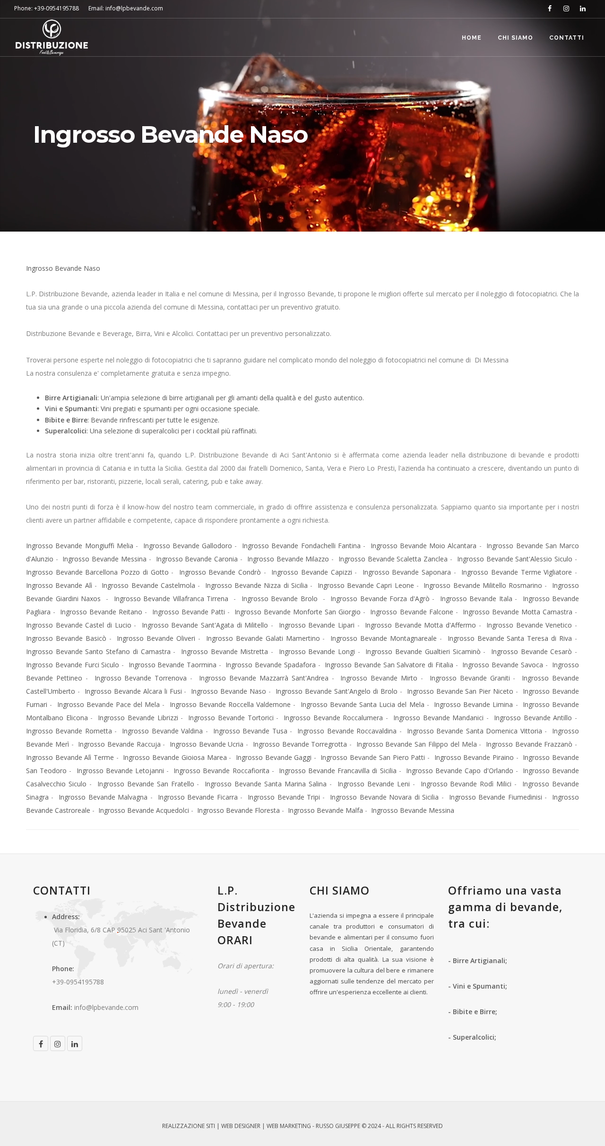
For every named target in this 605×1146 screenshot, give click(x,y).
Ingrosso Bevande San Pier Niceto (460, 691)
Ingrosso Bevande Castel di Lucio (78, 624)
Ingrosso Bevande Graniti (470, 677)
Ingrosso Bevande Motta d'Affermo (420, 624)
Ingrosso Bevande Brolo (281, 598)
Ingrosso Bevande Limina (473, 704)
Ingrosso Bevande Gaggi (273, 757)
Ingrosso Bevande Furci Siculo (72, 664)
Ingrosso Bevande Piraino (474, 757)
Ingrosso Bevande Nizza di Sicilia (256, 585)
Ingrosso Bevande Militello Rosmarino (483, 585)
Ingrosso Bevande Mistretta (224, 651)
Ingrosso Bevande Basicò (66, 638)
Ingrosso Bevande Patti (188, 611)
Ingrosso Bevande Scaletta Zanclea (393, 558)
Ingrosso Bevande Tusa (250, 730)
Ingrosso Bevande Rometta (69, 730)
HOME (472, 37)
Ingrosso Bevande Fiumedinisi (495, 797)
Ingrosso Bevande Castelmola (148, 585)
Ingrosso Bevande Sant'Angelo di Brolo (337, 691)
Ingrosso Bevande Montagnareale (383, 638)
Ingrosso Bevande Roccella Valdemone (230, 704)
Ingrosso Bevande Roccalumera (333, 717)
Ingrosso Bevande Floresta (238, 810)
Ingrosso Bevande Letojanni (120, 770)
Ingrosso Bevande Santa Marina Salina (266, 783)
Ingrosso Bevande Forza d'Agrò (380, 598)
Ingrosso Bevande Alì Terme (70, 757)
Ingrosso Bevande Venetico (529, 624)
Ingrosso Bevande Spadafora (270, 664)
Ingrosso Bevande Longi (317, 651)
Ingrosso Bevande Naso (63, 268)
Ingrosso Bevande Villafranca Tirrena (172, 598)
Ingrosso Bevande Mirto (378, 677)
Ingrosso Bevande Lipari (316, 624)
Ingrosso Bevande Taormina (173, 664)
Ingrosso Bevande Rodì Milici (466, 783)
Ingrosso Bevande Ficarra (198, 797)
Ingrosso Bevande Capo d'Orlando (459, 770)
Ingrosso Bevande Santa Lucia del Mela (362, 704)
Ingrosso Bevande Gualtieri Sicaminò (422, 651)
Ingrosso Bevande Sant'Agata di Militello (205, 624)
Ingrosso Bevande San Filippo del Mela (416, 744)
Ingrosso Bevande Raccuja (119, 744)
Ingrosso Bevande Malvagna (103, 797)
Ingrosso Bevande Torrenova (141, 677)
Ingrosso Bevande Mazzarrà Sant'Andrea (263, 677)
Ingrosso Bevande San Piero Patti (372, 757)
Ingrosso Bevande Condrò (220, 572)
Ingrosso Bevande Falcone (411, 611)
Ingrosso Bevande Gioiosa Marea (174, 757)
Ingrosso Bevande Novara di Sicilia (384, 797)
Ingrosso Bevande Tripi (284, 797)
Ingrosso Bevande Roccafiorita (221, 770)
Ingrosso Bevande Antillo (533, 717)
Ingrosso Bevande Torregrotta (300, 744)
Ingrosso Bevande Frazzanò (529, 744)
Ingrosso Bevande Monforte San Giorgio (297, 611)
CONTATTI (566, 37)
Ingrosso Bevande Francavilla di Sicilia (338, 770)
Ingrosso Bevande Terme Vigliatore (516, 572)
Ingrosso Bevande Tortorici (230, 717)
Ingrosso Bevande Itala (476, 598)
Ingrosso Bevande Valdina (162, 730)
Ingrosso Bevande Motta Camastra (517, 611)
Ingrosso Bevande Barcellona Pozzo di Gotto (97, 572)
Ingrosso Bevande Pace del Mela (108, 704)
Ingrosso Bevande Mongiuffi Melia (79, 545)
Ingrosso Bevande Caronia (197, 558)
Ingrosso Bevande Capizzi (311, 572)
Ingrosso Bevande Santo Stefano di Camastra (98, 651)
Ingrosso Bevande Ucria (207, 744)
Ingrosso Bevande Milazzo (288, 558)
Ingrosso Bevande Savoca (502, 664)
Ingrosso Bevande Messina (104, 558)
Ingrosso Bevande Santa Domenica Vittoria (474, 730)
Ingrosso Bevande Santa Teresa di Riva (510, 638)
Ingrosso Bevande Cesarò (531, 651)
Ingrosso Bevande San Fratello (145, 783)
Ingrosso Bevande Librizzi (138, 717)
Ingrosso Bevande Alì (59, 585)
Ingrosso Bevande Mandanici (438, 717)
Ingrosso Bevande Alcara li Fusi (133, 691)
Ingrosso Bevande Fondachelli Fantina (301, 545)
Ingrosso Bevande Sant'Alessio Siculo (514, 558)
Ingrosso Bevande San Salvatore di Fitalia (389, 664)
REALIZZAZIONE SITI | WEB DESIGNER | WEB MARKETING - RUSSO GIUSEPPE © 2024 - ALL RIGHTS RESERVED (302, 1126)
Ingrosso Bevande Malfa (325, 810)
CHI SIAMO (515, 37)
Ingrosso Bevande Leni (373, 783)
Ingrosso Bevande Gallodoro (188, 545)
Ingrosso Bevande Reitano (101, 611)
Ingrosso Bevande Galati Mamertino (263, 638)
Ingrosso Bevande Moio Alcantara (424, 545)
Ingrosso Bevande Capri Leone (366, 585)
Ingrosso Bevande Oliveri (156, 638)
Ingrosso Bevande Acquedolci (143, 810)
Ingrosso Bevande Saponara (407, 572)
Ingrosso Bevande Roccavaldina (347, 730)
